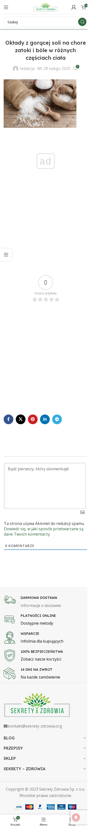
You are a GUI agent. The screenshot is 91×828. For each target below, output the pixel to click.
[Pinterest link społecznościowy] (33, 419)
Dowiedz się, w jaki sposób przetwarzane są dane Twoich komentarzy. (43, 531)
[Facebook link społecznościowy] (8, 419)
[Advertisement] (45, 230)
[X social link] (20, 419)
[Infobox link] (45, 602)
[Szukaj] (82, 22)
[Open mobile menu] (6, 7)
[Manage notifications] (76, 817)
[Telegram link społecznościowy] (57, 419)
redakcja (27, 68)
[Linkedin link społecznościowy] (45, 419)
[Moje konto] (74, 7)
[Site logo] (45, 6)
